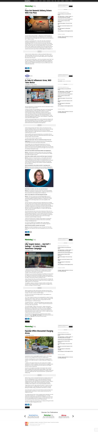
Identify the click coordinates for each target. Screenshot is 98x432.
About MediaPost (31, 422)
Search (55, 1)
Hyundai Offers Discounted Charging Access (65, 252)
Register (62, 0)
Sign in (59, 0)
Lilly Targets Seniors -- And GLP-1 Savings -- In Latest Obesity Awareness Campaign (65, 17)
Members (48, 0)
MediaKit (36, 422)
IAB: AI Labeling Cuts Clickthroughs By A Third (65, 105)
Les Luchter (28, 84)
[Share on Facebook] (26, 68)
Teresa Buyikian (28, 14)
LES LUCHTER (60, 81)
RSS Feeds (45, 422)
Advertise (66, 0)
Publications (36, 0)
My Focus (33, 316)
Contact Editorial (40, 422)
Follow (71, 0)
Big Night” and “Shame (37, 314)
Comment (27, 70)
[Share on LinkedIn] (28, 68)
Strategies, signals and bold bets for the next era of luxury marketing (65, 37)
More (52, 0)
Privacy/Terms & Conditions (55, 422)
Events (40, 0)
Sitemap (49, 422)
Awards (44, 0)
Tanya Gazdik (28, 335)
